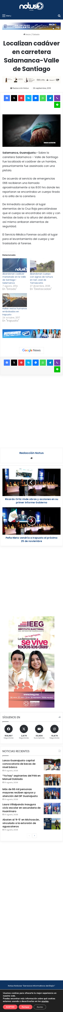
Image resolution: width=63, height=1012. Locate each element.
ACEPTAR (10, 1007)
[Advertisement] (31, 411)
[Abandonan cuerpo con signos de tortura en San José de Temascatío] (42, 265)
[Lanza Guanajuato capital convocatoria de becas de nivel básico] (52, 764)
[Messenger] (36, 98)
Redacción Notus (21, 88)
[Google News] (31, 350)
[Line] (57, 105)
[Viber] (57, 98)
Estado (36, 34)
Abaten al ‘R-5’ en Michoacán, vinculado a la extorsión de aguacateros (21, 823)
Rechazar (25, 1007)
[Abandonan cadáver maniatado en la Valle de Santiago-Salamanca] (14, 265)
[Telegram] (50, 98)
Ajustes (40, 1007)
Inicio (28, 34)
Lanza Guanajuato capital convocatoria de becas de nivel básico (18, 764)
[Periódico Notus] (31, 6)
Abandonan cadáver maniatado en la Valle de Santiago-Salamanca (14, 278)
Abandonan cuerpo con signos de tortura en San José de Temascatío (41, 278)
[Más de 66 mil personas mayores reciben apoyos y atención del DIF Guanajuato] (52, 793)
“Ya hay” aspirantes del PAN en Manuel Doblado (21, 777)
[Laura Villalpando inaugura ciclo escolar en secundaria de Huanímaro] (52, 808)
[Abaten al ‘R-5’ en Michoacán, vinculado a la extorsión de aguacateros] (52, 823)
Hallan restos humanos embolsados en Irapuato (14, 311)
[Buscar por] (59, 15)
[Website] (31, 458)
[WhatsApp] (43, 98)
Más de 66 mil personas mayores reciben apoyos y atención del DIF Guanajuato (20, 792)
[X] (14, 98)
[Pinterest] (21, 98)
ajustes (44, 1001)
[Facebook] (7, 98)
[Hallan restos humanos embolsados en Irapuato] (14, 300)
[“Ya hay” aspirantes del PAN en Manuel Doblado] (52, 780)
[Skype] (28, 98)
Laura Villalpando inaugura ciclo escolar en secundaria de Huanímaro (21, 808)
